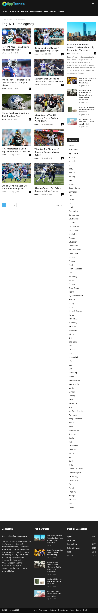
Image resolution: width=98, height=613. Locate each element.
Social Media (74, 445)
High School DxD (76, 295)
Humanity (73, 322)
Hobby (71, 303)
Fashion (72, 257)
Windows (72, 499)
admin (4, 53)
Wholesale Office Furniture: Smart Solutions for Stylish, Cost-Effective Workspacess (86, 95)
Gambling (73, 276)
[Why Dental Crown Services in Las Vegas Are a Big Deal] (72, 121)
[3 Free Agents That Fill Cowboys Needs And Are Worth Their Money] (49, 103)
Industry (72, 326)
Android (72, 157)
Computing (73, 211)
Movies (72, 392)
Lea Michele (74, 357)
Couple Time (74, 219)
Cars (46, 11)
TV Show (72, 492)
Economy (72, 238)
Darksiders (73, 230)
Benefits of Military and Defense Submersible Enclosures (87, 109)
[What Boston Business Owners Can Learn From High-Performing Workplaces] (81, 31)
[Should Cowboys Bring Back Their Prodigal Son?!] (16, 102)
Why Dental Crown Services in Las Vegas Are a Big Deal (86, 122)
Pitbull (71, 422)
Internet (72, 334)
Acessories (73, 149)
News (71, 407)
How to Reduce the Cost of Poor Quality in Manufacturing (87, 80)
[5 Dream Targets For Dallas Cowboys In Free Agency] (49, 174)
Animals (72, 161)
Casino (71, 199)
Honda (71, 315)
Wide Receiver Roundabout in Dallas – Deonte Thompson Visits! (16, 82)
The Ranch (73, 480)
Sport (71, 457)
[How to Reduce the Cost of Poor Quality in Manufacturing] (72, 80)
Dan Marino (74, 226)
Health (61, 11)
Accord (72, 145)
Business (24, 11)
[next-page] (14, 205)
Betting (72, 176)
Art (70, 165)
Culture (72, 222)
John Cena (73, 342)
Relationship (74, 430)
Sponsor (72, 453)
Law (70, 353)
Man (70, 369)
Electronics (73, 245)
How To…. (73, 319)
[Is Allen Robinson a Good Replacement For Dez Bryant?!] (16, 137)
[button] (93, 4)
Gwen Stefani (74, 288)
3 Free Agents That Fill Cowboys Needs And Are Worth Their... (46, 118)
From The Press (75, 269)
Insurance (73, 330)
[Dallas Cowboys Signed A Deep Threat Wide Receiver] (49, 36)
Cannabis (73, 192)
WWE (71, 503)
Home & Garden (75, 311)
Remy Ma (73, 434)
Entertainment (36, 11)
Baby (71, 169)
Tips (70, 484)
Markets (72, 376)
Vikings (72, 495)
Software (72, 449)
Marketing (73, 372)
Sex (70, 442)
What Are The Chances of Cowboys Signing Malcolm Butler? (47, 152)
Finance (72, 261)
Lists (70, 365)
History (72, 299)
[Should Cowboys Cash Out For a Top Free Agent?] (16, 173)
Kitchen (72, 349)
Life (70, 361)
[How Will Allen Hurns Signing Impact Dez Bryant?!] (16, 36)
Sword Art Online (76, 469)
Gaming (53, 11)
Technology (14, 11)
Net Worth (73, 403)
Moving (72, 395)
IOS (70, 338)
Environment (74, 253)
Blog (70, 180)
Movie (71, 388)
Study (71, 461)
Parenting (73, 415)
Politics (72, 426)
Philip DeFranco (75, 419)
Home (5, 11)
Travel (71, 488)
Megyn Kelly (74, 384)
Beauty (72, 172)
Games (72, 280)
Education (73, 242)
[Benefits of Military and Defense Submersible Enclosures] (72, 109)
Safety (71, 438)
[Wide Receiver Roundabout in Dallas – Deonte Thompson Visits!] (16, 68)
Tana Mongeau (75, 472)
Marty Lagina (74, 380)
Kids (70, 345)
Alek (68, 53)
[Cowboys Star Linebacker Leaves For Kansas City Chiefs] (49, 67)
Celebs (71, 207)
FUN (70, 272)
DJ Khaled (73, 234)
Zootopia (72, 507)
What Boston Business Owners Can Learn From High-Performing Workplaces (81, 47)
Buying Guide (74, 188)
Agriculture (73, 153)
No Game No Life (76, 411)
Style (71, 465)
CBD (70, 203)
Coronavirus (74, 215)
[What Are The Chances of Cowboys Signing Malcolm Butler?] (49, 137)
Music (71, 399)
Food (71, 265)
